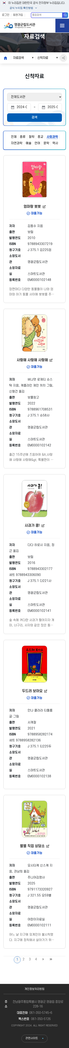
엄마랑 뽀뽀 (33, 207)
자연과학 (16, 143)
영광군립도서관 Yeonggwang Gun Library (19, 25)
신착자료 (42, 58)
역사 (55, 143)
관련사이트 (31, 1038)
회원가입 (18, 15)
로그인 (5, 15)
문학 (46, 143)
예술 (28, 143)
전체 (14, 137)
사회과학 (52, 137)
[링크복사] (63, 58)
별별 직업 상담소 (33, 846)
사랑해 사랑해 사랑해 (33, 360)
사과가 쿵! (33, 526)
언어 (37, 143)
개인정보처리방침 (34, 989)
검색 (65, 15)
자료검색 (18, 58)
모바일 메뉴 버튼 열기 (62, 25)
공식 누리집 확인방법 (21, 8)
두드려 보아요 (33, 691)
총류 (22, 137)
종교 (40, 137)
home (4, 58)
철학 (31, 137)
